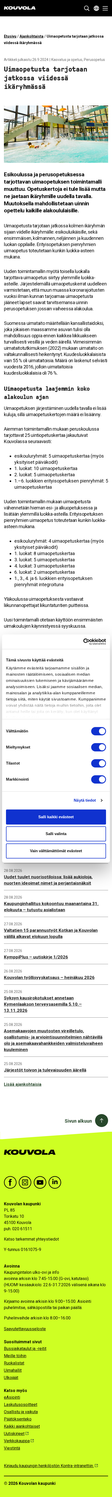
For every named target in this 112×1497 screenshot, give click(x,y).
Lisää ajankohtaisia (22, 1084)
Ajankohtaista (31, 36)
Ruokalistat (14, 1363)
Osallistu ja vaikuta (21, 1411)
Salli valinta (56, 833)
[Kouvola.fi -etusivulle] (32, 1157)
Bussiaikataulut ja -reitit (25, 1348)
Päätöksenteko (18, 1419)
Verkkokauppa (17, 1440)
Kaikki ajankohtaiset (22, 1426)
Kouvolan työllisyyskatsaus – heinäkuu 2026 (49, 977)
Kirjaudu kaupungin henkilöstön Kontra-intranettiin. (49, 1465)
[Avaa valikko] (103, 8)
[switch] (98, 747)
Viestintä (12, 1448)
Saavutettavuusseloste (25, 1328)
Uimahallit (13, 1370)
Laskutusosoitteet (20, 1404)
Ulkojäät (11, 1377)
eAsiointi (12, 1397)
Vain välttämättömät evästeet (56, 851)
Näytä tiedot (85, 800)
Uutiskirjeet (14, 1433)
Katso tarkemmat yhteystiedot (31, 1239)
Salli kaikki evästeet (56, 817)
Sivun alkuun (78, 1121)
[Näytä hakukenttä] (86, 8)
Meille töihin (15, 1355)
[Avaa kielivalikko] (96, 8)
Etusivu (10, 36)
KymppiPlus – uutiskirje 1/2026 (36, 957)
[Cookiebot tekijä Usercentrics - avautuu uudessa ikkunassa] (83, 641)
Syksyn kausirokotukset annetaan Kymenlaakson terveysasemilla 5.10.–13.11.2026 (43, 1004)
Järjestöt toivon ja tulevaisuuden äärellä (45, 1070)
